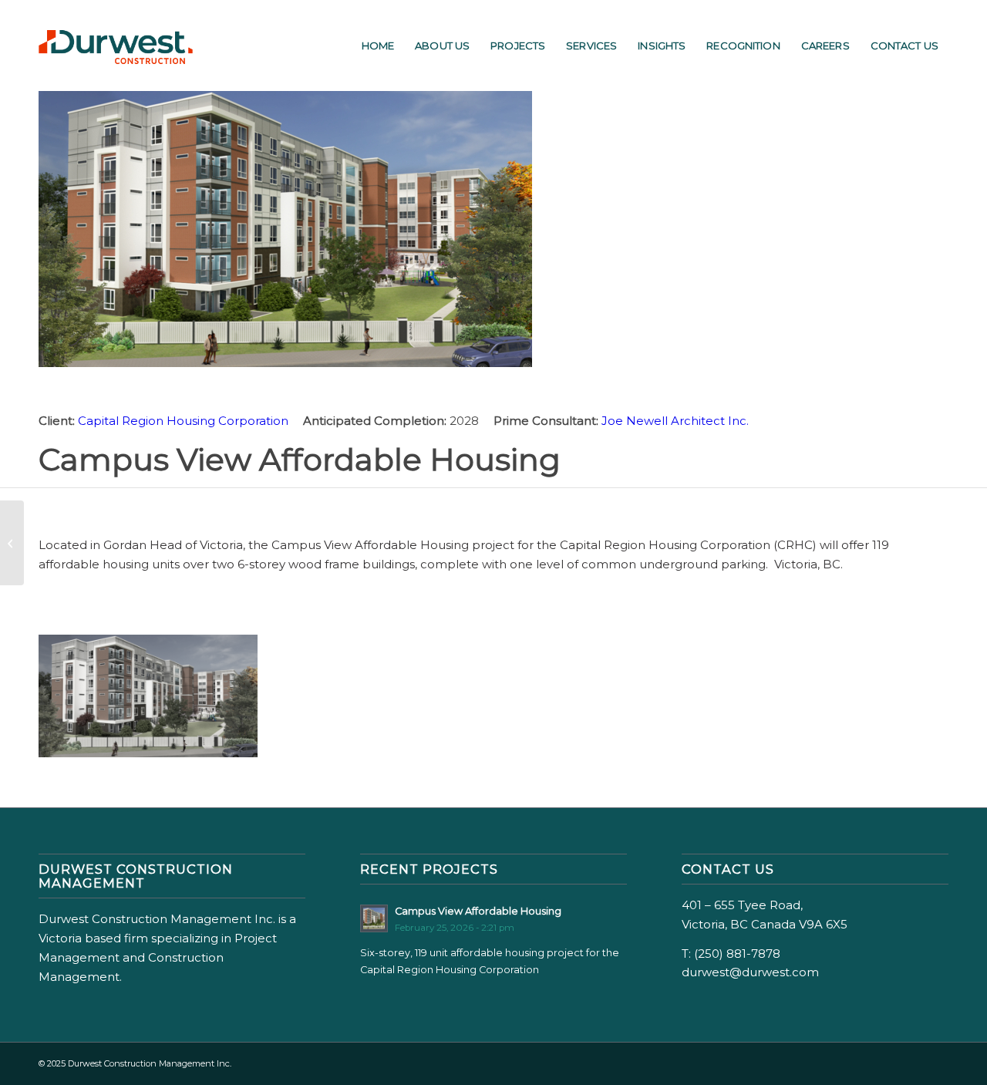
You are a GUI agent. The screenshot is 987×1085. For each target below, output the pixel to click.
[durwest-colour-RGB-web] (116, 45)
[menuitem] (378, 45)
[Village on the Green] (12, 542)
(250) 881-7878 (737, 953)
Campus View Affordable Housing (478, 911)
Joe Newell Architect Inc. (675, 420)
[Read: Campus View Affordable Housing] (374, 918)
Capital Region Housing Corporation (184, 420)
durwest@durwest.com (750, 972)
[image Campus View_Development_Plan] (154, 702)
